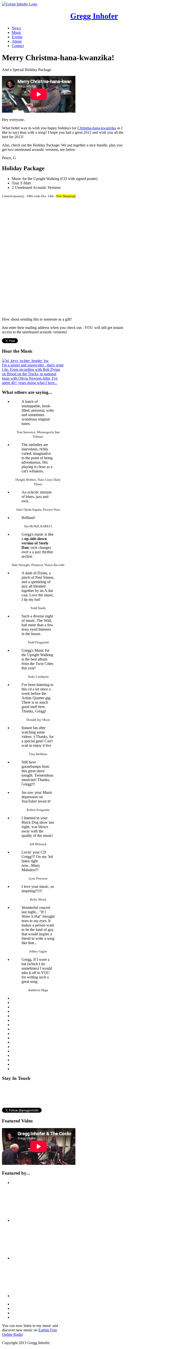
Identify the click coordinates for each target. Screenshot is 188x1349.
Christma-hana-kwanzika (96, 128)
